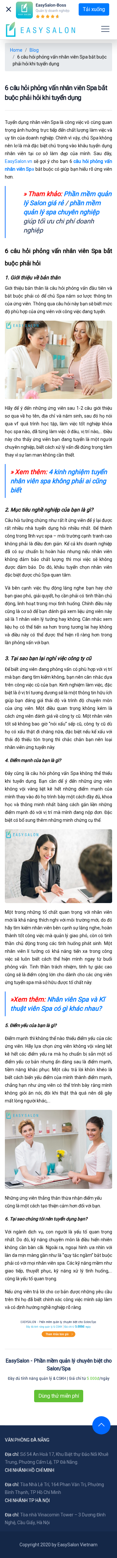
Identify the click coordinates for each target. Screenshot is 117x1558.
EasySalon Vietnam (78, 1544)
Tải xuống (94, 9)
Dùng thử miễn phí (58, 1396)
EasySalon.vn (18, 161)
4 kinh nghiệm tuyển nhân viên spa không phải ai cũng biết (58, 481)
